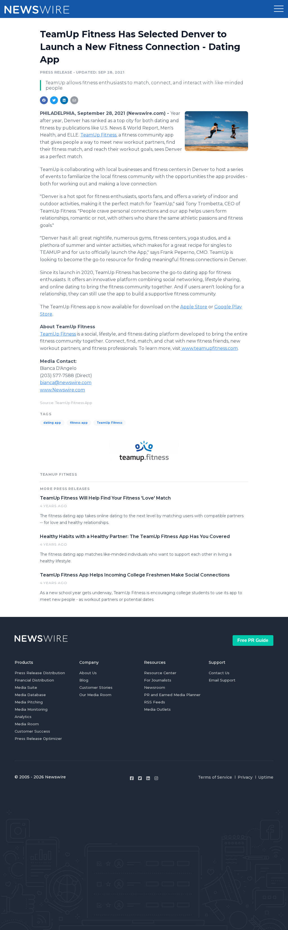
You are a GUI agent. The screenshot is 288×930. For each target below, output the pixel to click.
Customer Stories (95, 687)
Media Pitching (29, 702)
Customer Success (32, 731)
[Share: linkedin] (64, 100)
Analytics (23, 716)
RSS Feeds (154, 702)
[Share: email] (74, 100)
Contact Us (219, 673)
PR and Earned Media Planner (172, 694)
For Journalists (157, 680)
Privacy (245, 777)
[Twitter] (140, 778)
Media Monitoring (31, 709)
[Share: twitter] (54, 100)
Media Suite (26, 687)
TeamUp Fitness (109, 423)
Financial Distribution (34, 680)
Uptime (265, 777)
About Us (88, 673)
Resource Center (160, 673)
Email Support (222, 680)
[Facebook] (132, 778)
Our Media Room (95, 694)
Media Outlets (157, 709)
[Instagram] (156, 778)
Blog (83, 680)
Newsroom (154, 687)
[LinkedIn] (148, 778)
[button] (279, 9)
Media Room (27, 724)
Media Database (30, 694)
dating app (52, 423)
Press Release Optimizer (38, 738)
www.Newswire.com (62, 390)
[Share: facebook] (44, 100)
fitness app (79, 423)
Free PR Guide (252, 640)
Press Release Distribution (40, 673)
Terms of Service (215, 777)
